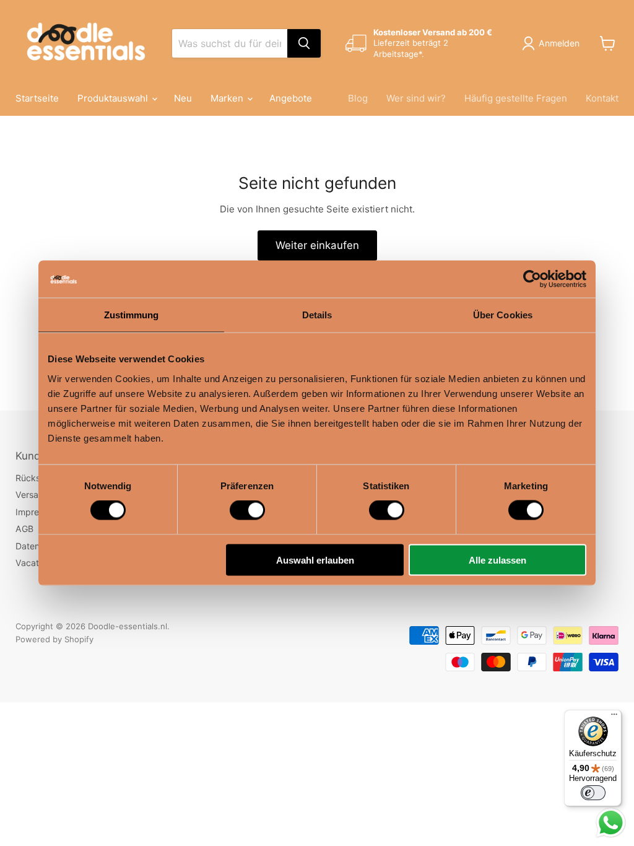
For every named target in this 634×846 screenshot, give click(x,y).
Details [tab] (317, 315)
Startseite (37, 98)
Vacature (33, 562)
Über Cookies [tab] (502, 315)
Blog (358, 98)
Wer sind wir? (416, 98)
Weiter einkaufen (317, 245)
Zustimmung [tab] (131, 315)
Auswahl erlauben (315, 559)
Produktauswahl (113, 98)
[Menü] (614, 717)
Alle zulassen (497, 559)
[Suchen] (304, 43)
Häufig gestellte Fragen (515, 98)
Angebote (290, 98)
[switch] (247, 510)
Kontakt (602, 98)
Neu (183, 98)
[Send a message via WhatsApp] (611, 823)
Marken (228, 98)
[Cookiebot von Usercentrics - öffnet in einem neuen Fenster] (532, 279)
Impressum (37, 512)
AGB (24, 528)
